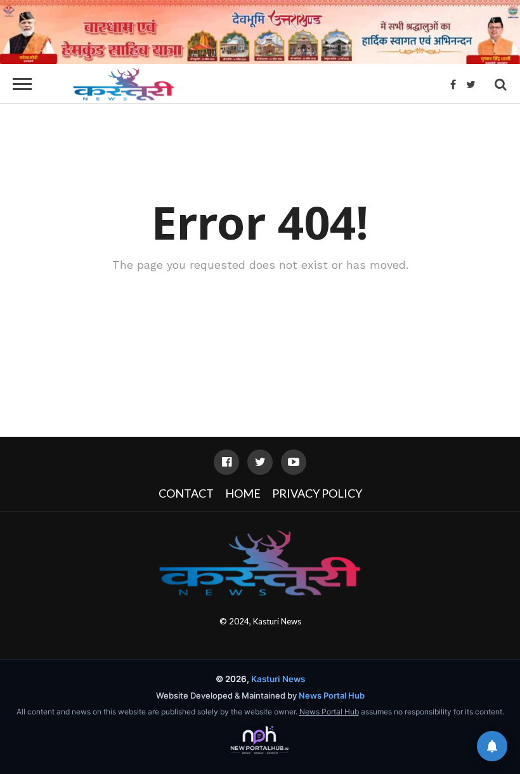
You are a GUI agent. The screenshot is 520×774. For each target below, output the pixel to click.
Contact (186, 493)
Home (243, 493)
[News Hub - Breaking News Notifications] (492, 746)
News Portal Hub (332, 695)
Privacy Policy (317, 493)
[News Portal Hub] (259, 740)
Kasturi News (277, 621)
